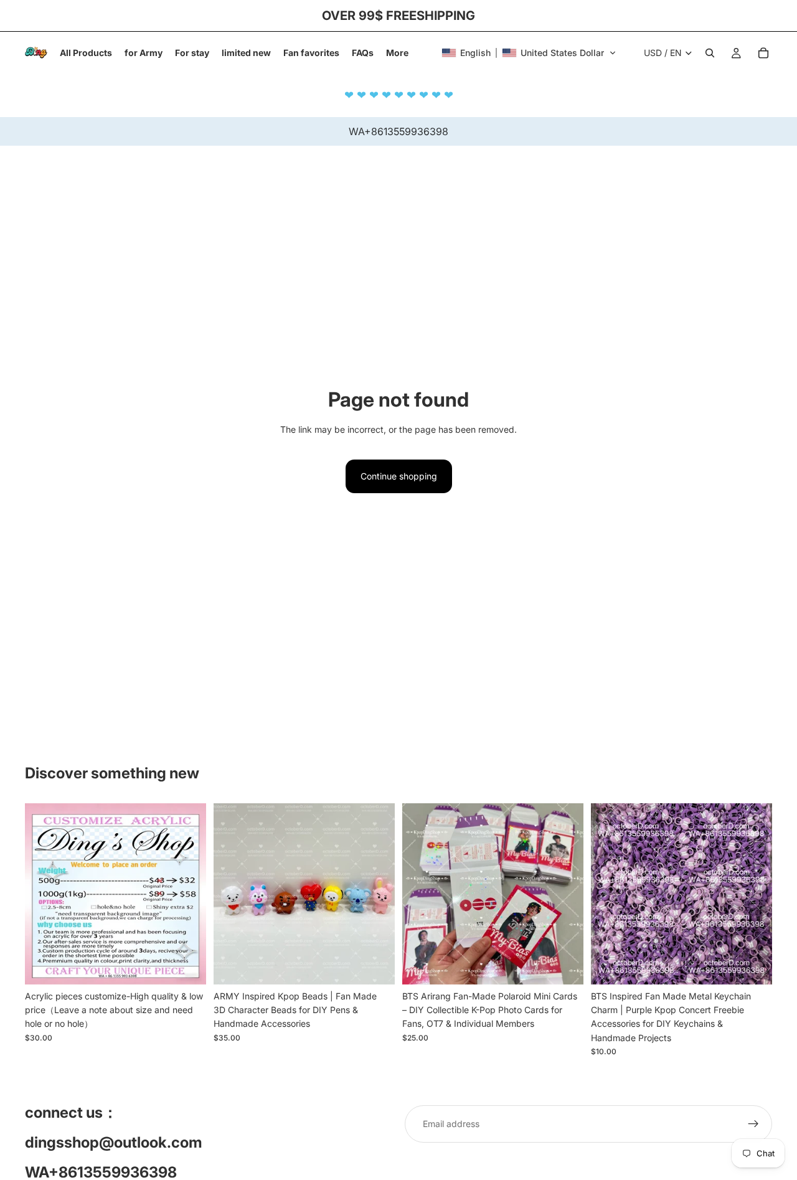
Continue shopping (399, 476)
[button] (528, 53)
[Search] (710, 53)
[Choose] (187, 965)
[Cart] (763, 53)
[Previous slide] (609, 893)
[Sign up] (753, 1124)
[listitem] (397, 53)
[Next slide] (753, 893)
